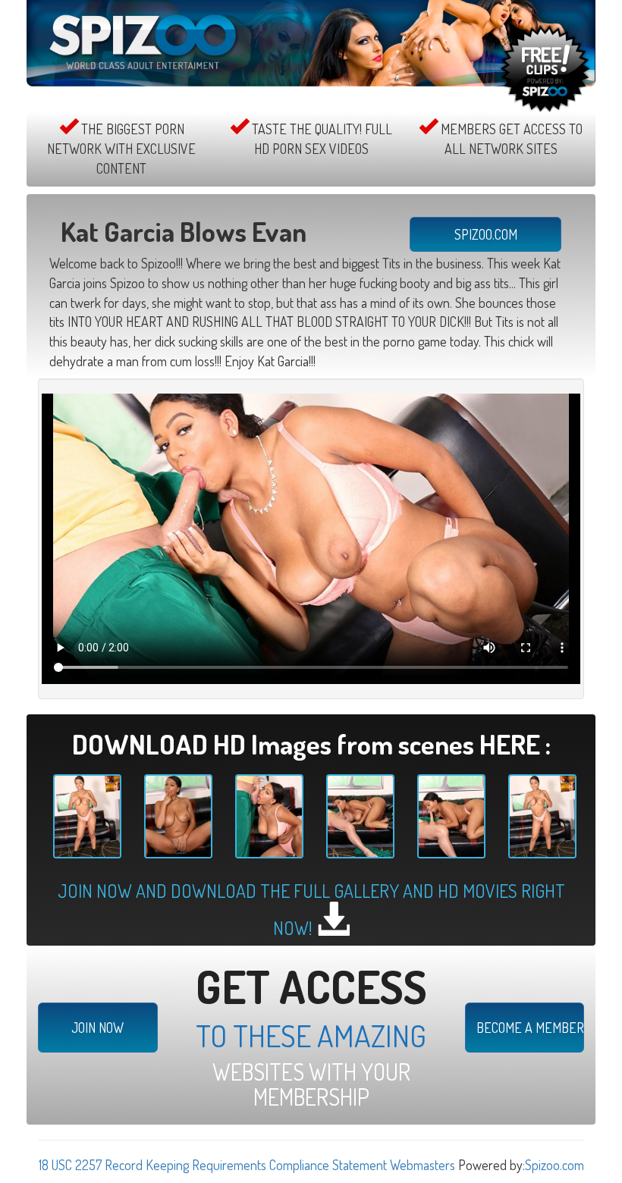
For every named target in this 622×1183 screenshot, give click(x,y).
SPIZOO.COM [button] (485, 234)
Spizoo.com (554, 1164)
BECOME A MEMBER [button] (530, 1027)
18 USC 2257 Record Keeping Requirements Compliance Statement (213, 1164)
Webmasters (422, 1164)
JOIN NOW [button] (97, 1027)
